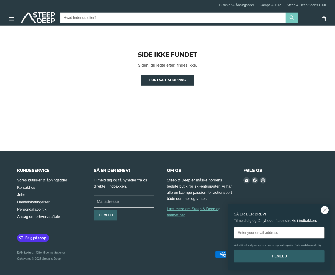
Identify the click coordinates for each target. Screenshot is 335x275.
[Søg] (292, 18)
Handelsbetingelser (33, 202)
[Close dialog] (325, 210)
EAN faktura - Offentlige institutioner (41, 252)
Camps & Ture (270, 5)
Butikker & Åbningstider (236, 5)
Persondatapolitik (31, 209)
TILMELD (279, 256)
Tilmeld (105, 215)
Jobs (21, 195)
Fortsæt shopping (167, 80)
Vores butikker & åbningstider (42, 180)
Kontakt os (26, 187)
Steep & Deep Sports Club (306, 5)
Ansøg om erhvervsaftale (38, 217)
